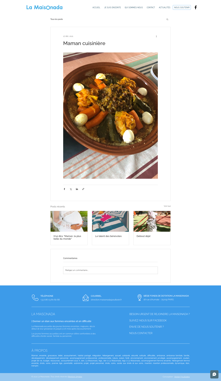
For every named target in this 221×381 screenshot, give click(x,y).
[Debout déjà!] (152, 221)
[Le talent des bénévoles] (110, 221)
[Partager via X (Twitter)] (70, 189)
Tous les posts (56, 19)
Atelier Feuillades (182, 377)
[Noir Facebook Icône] (195, 7)
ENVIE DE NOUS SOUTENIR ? (146, 326)
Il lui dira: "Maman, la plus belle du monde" (67, 237)
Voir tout (167, 206)
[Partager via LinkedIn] (77, 189)
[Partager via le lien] (83, 189)
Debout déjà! (144, 236)
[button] (167, 19)
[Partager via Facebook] (64, 189)
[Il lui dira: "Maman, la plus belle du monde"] (69, 221)
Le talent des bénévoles (108, 236)
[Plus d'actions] (156, 36)
